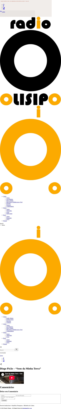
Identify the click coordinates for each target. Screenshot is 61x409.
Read (4, 215)
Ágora (8, 198)
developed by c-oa (27, 408)
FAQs (7, 219)
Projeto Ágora (9, 319)
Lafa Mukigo (9, 199)
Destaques (9, 218)
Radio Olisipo (9, 318)
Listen (2, 12)
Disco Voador (9, 200)
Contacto (8, 322)
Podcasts (8, 205)
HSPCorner (9, 213)
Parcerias (8, 321)
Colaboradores (10, 206)
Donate (5, 220)
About (4, 316)
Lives (7, 212)
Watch (4, 208)
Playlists (8, 203)
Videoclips (9, 210)
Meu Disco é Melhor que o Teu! (14, 202)
